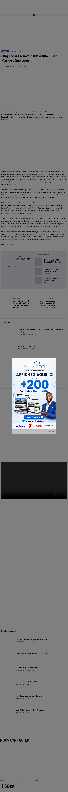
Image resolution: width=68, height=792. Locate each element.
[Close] (55, 357)
